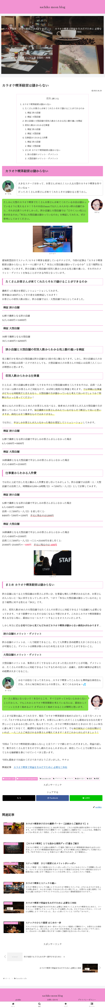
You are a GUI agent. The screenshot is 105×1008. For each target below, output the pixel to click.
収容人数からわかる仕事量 (38, 125)
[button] (97, 591)
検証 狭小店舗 (33, 113)
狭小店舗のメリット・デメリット (42, 154)
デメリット (59, 778)
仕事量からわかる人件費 (36, 138)
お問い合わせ (52, 1000)
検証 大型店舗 (33, 117)
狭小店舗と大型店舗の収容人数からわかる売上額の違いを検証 (53, 121)
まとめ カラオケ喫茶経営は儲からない (42, 150)
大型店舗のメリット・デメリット (42, 158)
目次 (48, 98)
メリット (70, 778)
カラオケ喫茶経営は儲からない (36, 104)
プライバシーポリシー (87, 1000)
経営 (90, 778)
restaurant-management (28, 778)
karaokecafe (46, 778)
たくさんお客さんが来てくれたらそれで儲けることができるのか (54, 108)
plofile (18, 1000)
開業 (97, 778)
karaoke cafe (10, 778)
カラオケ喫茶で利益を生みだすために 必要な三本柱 (40, 767)
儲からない (81, 778)
